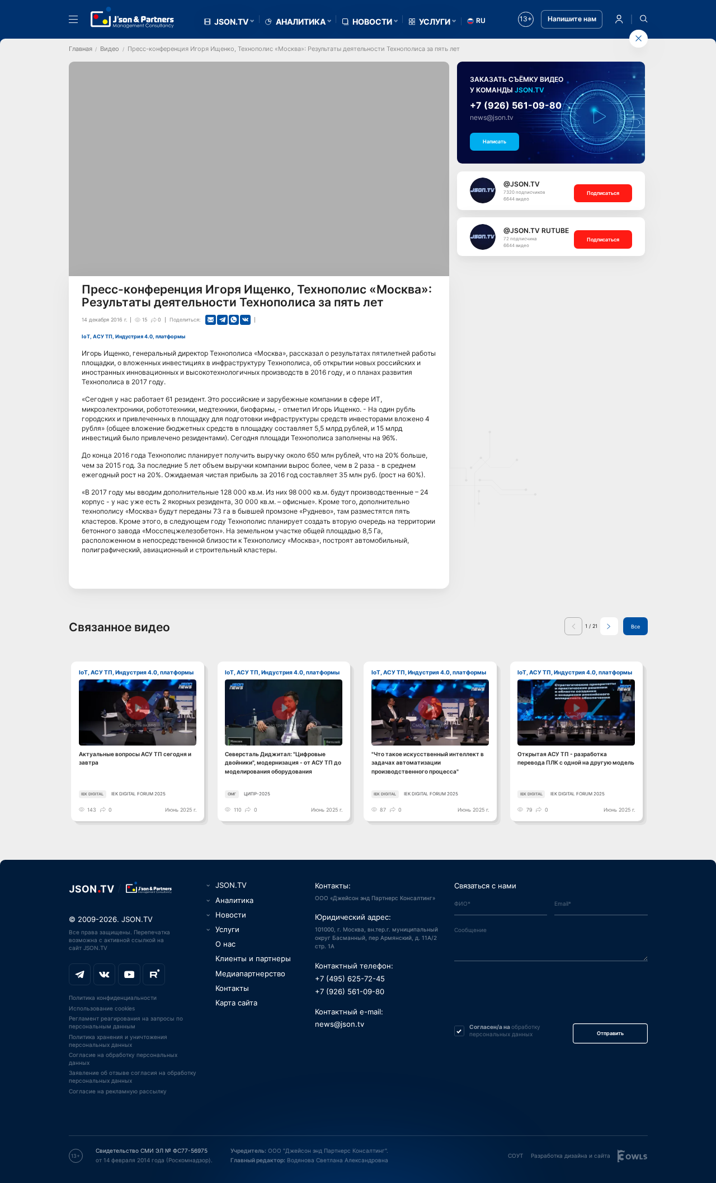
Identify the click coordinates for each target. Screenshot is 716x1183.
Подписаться (603, 193)
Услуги (434, 21)
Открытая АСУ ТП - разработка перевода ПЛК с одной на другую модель (575, 758)
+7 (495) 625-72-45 (350, 979)
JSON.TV (231, 21)
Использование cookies (102, 1008)
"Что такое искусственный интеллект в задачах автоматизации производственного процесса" (427, 763)
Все (635, 626)
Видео (109, 49)
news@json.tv (492, 118)
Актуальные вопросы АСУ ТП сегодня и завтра (135, 758)
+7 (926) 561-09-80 (516, 105)
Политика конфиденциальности (113, 997)
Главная (80, 49)
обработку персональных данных (504, 1030)
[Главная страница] (133, 17)
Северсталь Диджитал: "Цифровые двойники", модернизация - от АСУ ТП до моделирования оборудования (283, 763)
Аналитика (301, 21)
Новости (372, 21)
